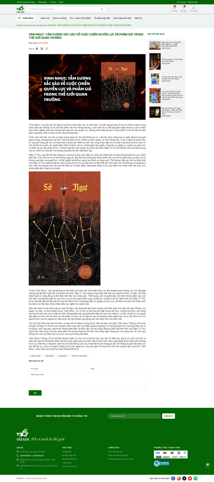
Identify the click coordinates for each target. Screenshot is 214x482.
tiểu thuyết (49, 356)
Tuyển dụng (66, 463)
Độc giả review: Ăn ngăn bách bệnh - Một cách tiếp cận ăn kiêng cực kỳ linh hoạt (172, 111)
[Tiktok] (184, 478)
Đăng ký (168, 416)
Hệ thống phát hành (69, 459)
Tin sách (53, 2)
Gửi (35, 393)
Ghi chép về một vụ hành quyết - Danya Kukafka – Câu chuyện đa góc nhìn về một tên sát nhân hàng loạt (172, 94)
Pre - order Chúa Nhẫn (80, 18)
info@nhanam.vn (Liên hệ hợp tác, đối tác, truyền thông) (37, 461)
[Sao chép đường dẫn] (47, 49)
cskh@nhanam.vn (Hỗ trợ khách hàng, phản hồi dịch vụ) (39, 467)
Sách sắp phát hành (122, 18)
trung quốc (62, 356)
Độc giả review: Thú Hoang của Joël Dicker (172, 60)
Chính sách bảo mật (115, 452)
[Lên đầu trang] (208, 471)
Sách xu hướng (60, 18)
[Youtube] (190, 478)
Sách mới (45, 18)
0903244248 (193, 2)
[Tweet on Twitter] (42, 49)
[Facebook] (173, 478)
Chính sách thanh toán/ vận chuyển (121, 459)
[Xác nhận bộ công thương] (161, 463)
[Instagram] (179, 478)
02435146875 (38, 456)
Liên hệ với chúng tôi (69, 466)
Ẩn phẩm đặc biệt (102, 18)
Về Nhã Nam (42, 2)
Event (61, 2)
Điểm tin (138, 18)
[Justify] (102, 9)
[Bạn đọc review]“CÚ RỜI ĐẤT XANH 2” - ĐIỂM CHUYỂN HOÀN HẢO (171, 44)
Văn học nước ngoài (79, 356)
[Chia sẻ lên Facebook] (37, 49)
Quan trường (35, 356)
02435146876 (25, 456)
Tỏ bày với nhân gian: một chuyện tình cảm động (172, 78)
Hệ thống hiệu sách (69, 455)
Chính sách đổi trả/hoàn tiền (118, 455)
